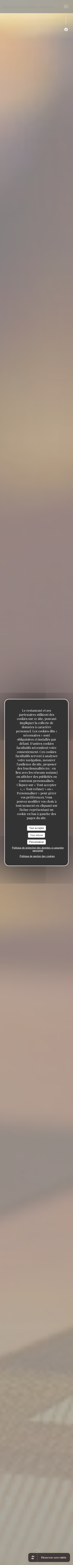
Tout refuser (36, 835)
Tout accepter (36, 828)
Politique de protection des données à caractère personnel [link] (38, 849)
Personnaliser (36, 842)
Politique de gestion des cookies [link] (37, 856)
